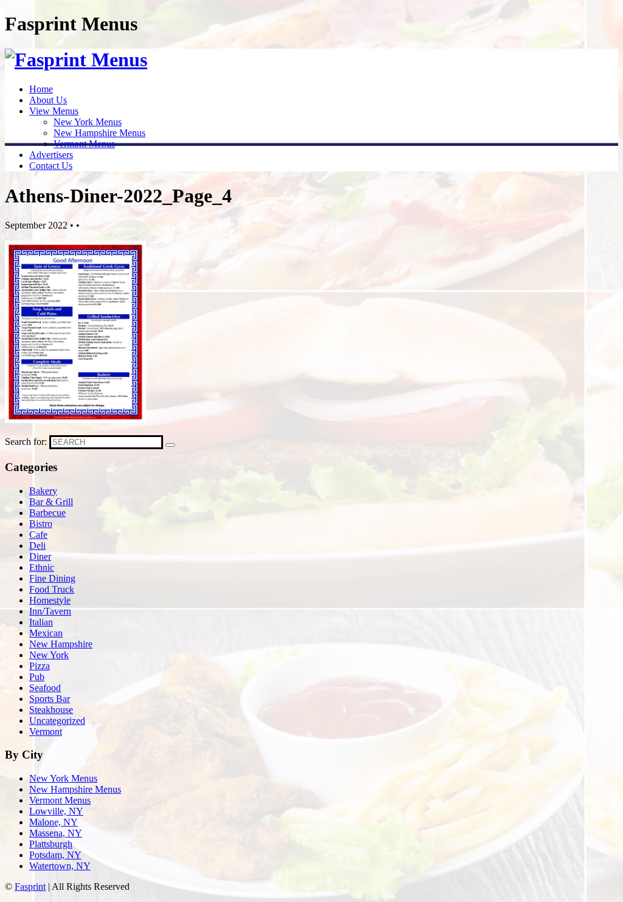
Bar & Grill (51, 502)
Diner (40, 556)
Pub (36, 677)
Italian (41, 622)
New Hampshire (60, 644)
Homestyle (50, 600)
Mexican (46, 633)
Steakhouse (51, 709)
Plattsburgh (50, 844)
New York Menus (88, 122)
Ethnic (41, 567)
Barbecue (47, 513)
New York (49, 655)
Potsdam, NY (55, 855)
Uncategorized (57, 720)
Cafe (38, 534)
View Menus (53, 111)
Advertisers (51, 155)
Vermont (45, 731)
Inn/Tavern (50, 611)
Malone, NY (53, 822)
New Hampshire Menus (99, 133)
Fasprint (30, 886)
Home (41, 89)
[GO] (170, 445)
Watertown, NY (60, 866)
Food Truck (51, 589)
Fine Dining (52, 578)
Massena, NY (55, 833)
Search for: (26, 441)
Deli (37, 545)
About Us (48, 100)
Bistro (40, 523)
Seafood (45, 688)
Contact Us (50, 165)
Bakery (43, 491)
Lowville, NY (56, 811)
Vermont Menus (84, 144)
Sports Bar (49, 699)
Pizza (39, 666)
